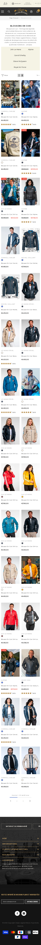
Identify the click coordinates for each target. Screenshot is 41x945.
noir (22, 636)
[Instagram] (23, 913)
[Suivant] (30, 801)
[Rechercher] (9, 11)
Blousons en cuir (26, 18)
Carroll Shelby (20, 55)
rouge (2, 497)
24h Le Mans (15, 49)
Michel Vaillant (28, 257)
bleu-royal (22, 114)
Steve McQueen (20, 61)
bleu (2, 211)
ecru (2, 162)
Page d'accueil (13, 18)
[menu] (2, 11)
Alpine (30, 49)
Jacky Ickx (25, 680)
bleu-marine (2, 114)
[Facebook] (17, 913)
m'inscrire (32, 902)
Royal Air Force (20, 67)
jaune (22, 497)
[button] (19, 75)
